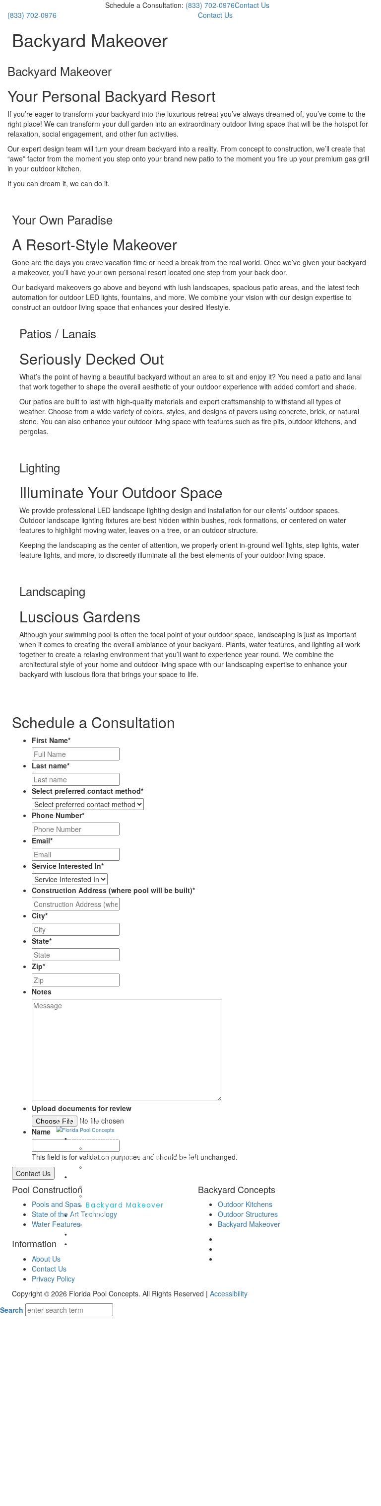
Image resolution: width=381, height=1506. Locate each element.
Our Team (105, 1224)
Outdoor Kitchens (120, 1186)
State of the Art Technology (142, 1157)
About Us (46, 1259)
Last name (50, 765)
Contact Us (252, 5)
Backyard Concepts (110, 1176)
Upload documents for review (81, 1108)
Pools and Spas (117, 1148)
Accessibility (229, 1293)
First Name (51, 740)
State (42, 941)
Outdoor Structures (125, 1196)
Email (42, 840)
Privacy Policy (53, 1278)
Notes (42, 991)
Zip (38, 966)
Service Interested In (68, 866)
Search (11, 1310)
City (40, 915)
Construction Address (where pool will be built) (113, 890)
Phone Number (58, 815)
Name (41, 1131)
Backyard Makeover (125, 1205)
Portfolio (88, 1234)
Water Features (117, 1167)
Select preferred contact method (87, 791)
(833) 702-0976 (210, 5)
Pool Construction (107, 1138)
